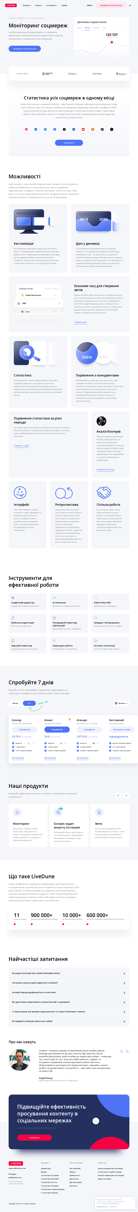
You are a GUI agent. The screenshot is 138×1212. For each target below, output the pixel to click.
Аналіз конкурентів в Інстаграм (110, 1168)
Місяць (15, 703)
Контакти (73, 1186)
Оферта (72, 1172)
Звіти (98, 824)
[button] (69, 973)
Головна (12, 18)
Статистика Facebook (49, 1193)
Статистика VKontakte (50, 1179)
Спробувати (69, 143)
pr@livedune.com (15, 1177)
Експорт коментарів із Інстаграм (111, 1175)
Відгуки (44, 1172)
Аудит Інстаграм (104, 1179)
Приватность (74, 1175)
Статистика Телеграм (49, 1186)
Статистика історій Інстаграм (110, 1172)
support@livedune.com (17, 1168)
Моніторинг (21, 824)
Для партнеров (75, 1182)
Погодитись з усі (102, 1207)
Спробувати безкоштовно (111, 5)
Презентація (46, 1168)
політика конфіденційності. (110, 1203)
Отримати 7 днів (21, 445)
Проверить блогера (105, 469)
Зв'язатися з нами (121, 729)
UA (130, 5)
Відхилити (113, 1207)
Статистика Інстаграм (50, 1175)
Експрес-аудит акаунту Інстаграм (67, 825)
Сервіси (21, 18)
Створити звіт (80, 322)
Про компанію (75, 1168)
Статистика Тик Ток (49, 1182)
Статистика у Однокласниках (52, 1189)
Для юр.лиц (74, 1179)
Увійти (90, 5)
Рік (29, 703)
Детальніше (18, 758)
